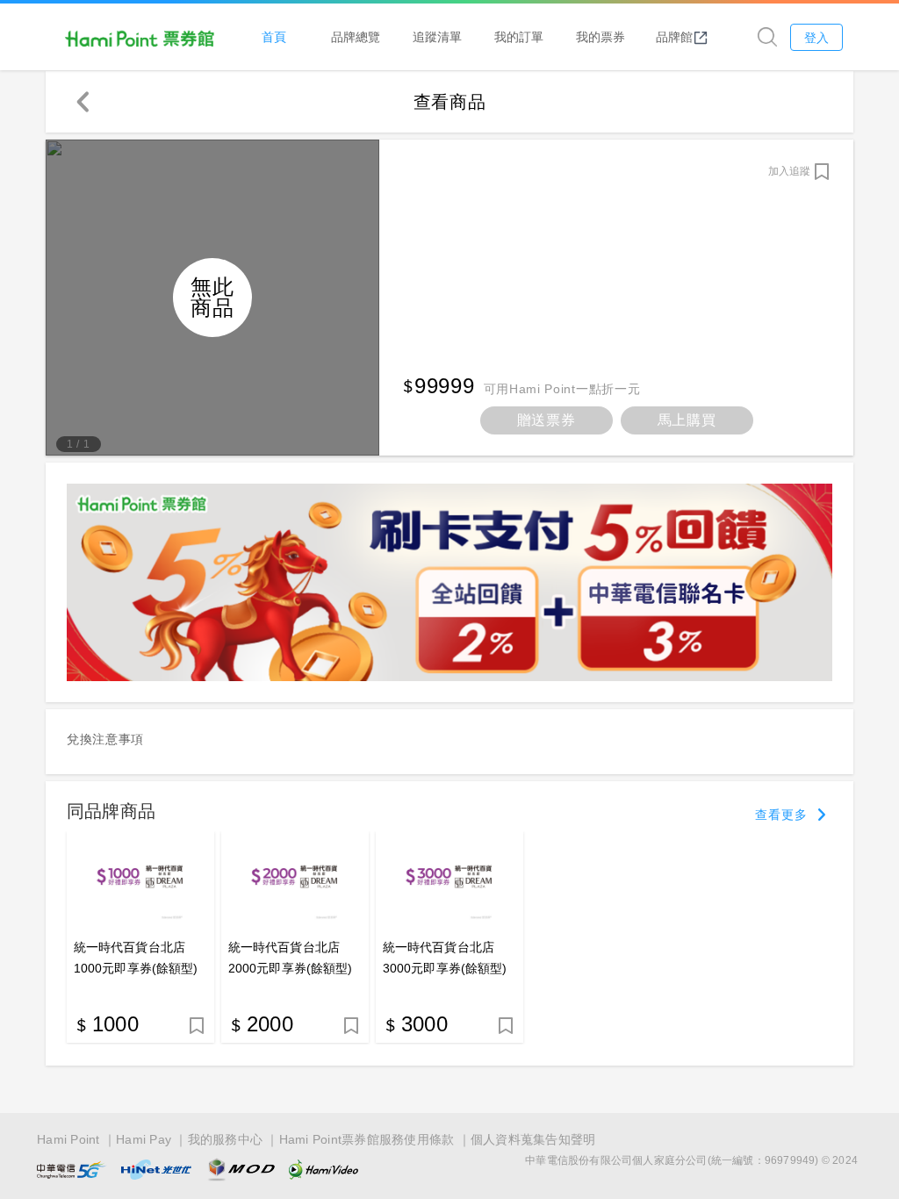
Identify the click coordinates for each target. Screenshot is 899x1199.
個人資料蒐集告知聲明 (533, 1139)
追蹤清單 (437, 36)
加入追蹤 (789, 171)
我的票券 (600, 36)
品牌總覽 (355, 36)
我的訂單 (518, 36)
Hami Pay (143, 1139)
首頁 (274, 36)
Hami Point (68, 1139)
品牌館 (674, 36)
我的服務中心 (225, 1139)
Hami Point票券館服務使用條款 (367, 1139)
